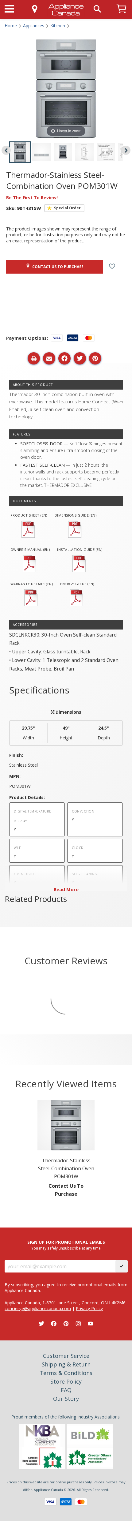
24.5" (104, 733)
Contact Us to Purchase (56, 266)
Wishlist (116, 267)
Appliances (33, 25)
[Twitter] (41, 1324)
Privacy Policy (89, 1308)
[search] (97, 8)
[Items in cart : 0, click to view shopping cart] (121, 16)
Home (11, 25)
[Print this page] (34, 358)
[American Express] (66, 1502)
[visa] (50, 1502)
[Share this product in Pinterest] (95, 358)
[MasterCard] (81, 1502)
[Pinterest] (66, 1324)
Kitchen (57, 25)
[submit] (121, 1266)
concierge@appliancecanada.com (38, 1308)
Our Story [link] (66, 1398)
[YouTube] (90, 1324)
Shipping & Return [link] (66, 1364)
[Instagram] (78, 1324)
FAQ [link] (66, 1390)
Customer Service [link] (66, 1355)
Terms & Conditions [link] (66, 1373)
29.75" (28, 733)
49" (66, 733)
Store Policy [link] (66, 1381)
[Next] (125, 150)
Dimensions (67, 712)
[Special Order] (64, 208)
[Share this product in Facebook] (64, 358)
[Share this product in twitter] (80, 358)
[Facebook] (54, 1324)
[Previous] (6, 150)
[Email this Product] (49, 358)
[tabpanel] (66, 1149)
